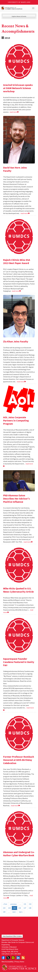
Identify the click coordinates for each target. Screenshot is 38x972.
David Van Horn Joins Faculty (15, 169)
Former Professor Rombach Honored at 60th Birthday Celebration (18, 760)
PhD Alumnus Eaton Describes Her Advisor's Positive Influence (16, 498)
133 (4, 908)
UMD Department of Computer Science (15, 8)
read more (13, 112)
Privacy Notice (19, 961)
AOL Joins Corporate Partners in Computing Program (16, 420)
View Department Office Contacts (12, 936)
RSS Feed (23, 957)
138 (30, 908)
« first (5, 904)
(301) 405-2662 (15, 954)
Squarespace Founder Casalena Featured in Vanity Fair (18, 662)
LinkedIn (18, 957)
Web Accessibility (7, 961)
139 (4, 912)
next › (14, 912)
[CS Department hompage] (19, 967)
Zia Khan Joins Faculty (15, 341)
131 (25, 904)
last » (21, 912)
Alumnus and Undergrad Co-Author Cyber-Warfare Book (19, 853)
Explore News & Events (19, 16)
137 (25, 908)
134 (9, 908)
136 (19, 908)
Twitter (8, 957)
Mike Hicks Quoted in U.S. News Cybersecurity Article (18, 590)
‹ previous (13, 904)
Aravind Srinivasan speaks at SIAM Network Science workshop (18, 88)
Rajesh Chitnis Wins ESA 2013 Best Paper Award (16, 261)
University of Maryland (19, 2)
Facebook (3, 957)
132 (30, 904)
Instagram (13, 957)
